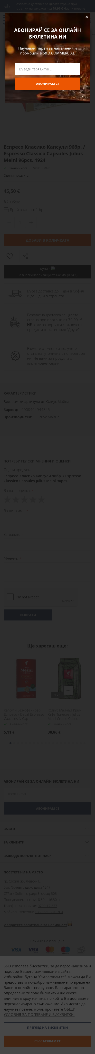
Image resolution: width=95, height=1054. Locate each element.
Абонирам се (47, 83)
